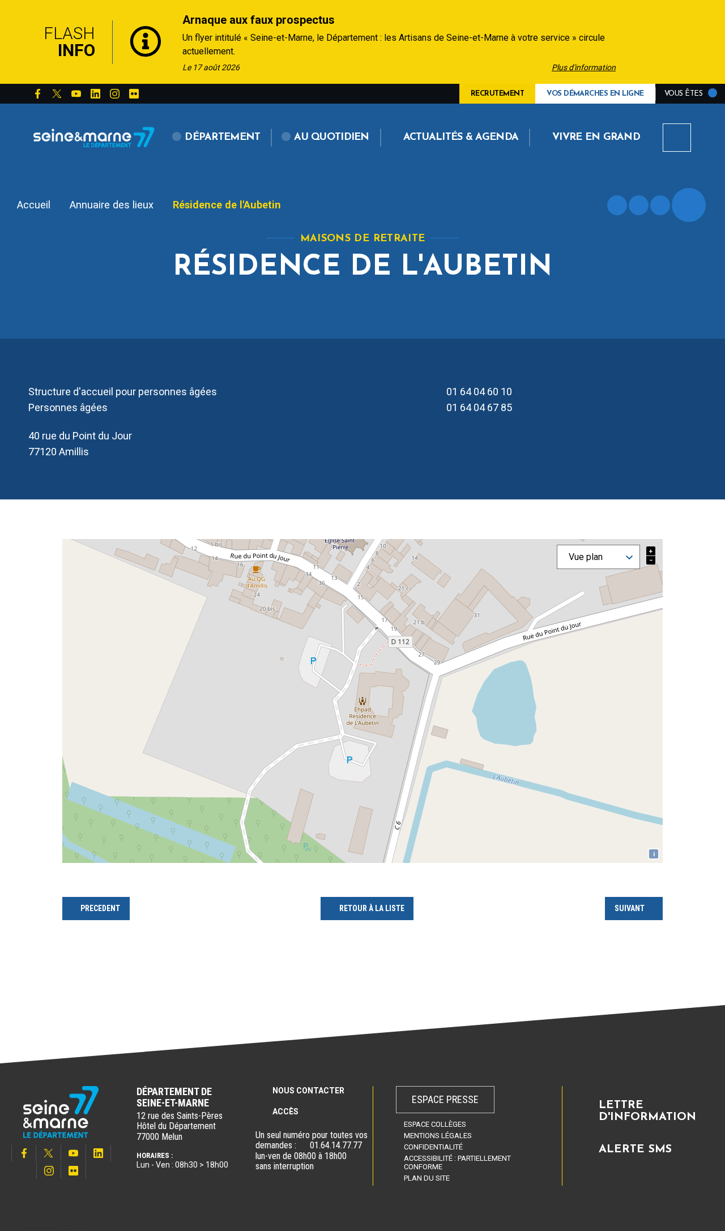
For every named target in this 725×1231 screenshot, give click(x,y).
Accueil (33, 205)
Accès (285, 1111)
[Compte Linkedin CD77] (95, 94)
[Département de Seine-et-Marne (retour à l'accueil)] (94, 137)
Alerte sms (635, 1149)
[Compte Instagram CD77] (114, 94)
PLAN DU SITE (427, 1178)
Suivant (630, 908)
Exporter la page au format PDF (639, 205)
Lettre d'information (647, 1111)
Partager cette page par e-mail (660, 205)
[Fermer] (713, 42)
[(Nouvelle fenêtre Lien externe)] (303, 1145)
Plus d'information (584, 67)
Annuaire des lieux (111, 205)
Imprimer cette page (617, 205)
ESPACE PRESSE (445, 1099)
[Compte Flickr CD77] (134, 94)
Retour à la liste (371, 908)
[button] (216, 138)
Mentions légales (438, 1135)
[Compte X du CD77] (57, 94)
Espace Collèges (435, 1124)
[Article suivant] (656, 42)
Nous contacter (308, 1090)
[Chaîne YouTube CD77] (76, 94)
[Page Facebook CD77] (37, 94)
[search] (677, 137)
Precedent (100, 908)
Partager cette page (689, 205)
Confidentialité (433, 1147)
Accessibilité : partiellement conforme (457, 1162)
